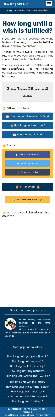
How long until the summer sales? (27, 387)
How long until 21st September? (27, 396)
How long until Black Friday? (27, 366)
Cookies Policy (27, 415)
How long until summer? (27, 361)
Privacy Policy (43, 415)
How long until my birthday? (27, 371)
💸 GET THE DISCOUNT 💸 (27, 199)
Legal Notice (11, 415)
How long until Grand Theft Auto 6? (27, 376)
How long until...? (15, 4)
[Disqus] (27, 260)
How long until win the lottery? (27, 382)
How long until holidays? (27, 401)
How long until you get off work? (27, 356)
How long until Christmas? (27, 391)
